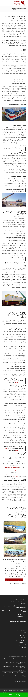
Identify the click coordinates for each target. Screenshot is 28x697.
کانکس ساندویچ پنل (22, 670)
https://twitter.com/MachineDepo (11, 467)
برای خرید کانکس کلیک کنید (14, 104)
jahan (12, 20)
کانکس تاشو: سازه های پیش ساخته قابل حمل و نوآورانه (16, 658)
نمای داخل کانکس (23, 681)
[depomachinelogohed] (16, 3)
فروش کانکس (8, 396)
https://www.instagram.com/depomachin (14, 474)
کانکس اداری (19, 165)
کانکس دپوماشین (9, 40)
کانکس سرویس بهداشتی (21, 640)
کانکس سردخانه (6, 285)
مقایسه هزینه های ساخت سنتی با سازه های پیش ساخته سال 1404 (14, 666)
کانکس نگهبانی (23, 635)
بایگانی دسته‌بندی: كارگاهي (19, 8)
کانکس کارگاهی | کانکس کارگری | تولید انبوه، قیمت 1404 (15, 17)
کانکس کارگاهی (23, 637)
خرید (10, 100)
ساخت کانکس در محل (11, 170)
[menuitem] (4, 3)
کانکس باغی (24, 678)
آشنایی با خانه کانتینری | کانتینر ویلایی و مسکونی (18, 672)
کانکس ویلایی (23, 632)
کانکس (24, 75)
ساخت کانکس (23, 137)
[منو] (4, 3)
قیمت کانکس (14, 323)
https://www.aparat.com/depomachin (12, 470)
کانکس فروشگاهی (22, 642)
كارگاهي (17, 20)
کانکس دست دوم (13, 499)
